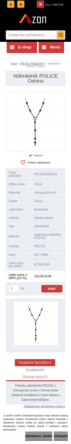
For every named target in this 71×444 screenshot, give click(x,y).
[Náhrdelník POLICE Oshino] (35, 94)
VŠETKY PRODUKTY (32, 63)
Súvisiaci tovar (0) (35, 376)
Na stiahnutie (35, 369)
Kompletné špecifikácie (35, 362)
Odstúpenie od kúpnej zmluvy (44, 406)
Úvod (14, 63)
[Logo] (33, 19)
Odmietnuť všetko (38, 436)
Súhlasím (61, 436)
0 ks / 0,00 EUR (54, 4)
